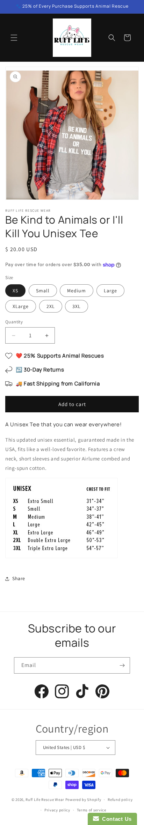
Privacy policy (57, 810)
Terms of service (91, 810)
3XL (76, 306)
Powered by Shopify (83, 799)
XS (15, 290)
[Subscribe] (122, 665)
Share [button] (18, 578)
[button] (14, 37)
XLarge (21, 306)
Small (43, 290)
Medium (76, 290)
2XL (50, 306)
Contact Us (115, 819)
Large (110, 290)
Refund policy (120, 799)
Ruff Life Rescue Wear (45, 799)
